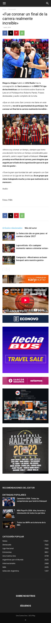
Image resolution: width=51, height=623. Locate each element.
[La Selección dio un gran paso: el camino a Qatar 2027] (8, 236)
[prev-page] (4, 269)
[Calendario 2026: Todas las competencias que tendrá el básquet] (8, 501)
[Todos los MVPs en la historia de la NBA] (8, 524)
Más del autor (31, 228)
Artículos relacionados (12, 228)
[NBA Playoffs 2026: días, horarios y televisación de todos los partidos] (8, 513)
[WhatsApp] (22, 33)
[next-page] (8, 269)
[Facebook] (4, 33)
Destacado (12, 9)
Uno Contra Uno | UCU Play (25, 616)
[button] (4, 3)
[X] (10, 33)
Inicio (4, 9)
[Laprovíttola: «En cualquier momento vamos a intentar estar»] (8, 248)
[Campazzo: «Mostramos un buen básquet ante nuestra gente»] (8, 260)
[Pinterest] (16, 33)
